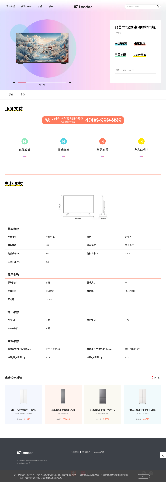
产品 (40, 6)
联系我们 (86, 452)
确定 (143, 476)
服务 (51, 6)
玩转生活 (10, 6)
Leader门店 (99, 452)
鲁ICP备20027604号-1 (24, 463)
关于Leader (26, 6)
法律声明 (75, 452)
